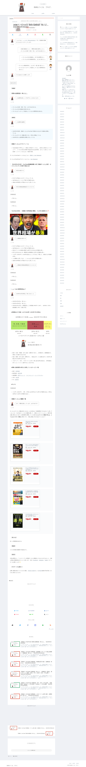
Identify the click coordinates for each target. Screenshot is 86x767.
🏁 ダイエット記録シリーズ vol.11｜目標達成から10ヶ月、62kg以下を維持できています (68, 28)
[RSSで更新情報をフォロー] (50, 625)
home (70, 763)
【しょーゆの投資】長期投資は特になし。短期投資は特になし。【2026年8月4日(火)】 (68, 43)
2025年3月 (62, 156)
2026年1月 (62, 129)
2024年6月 (62, 180)
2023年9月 (62, 203)
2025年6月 (62, 148)
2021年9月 (62, 267)
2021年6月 (62, 275)
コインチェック (30, 375)
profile (74, 763)
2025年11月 (62, 135)
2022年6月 (62, 243)
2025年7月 (62, 145)
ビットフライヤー (39, 375)
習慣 (61, 300)
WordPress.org (63, 323)
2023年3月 (62, 219)
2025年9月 (62, 140)
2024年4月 (62, 185)
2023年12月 (62, 196)
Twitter (46, 560)
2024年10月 (62, 169)
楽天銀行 (18, 371)
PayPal (40, 570)
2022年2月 (62, 254)
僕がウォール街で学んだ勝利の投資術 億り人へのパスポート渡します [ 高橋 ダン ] (32, 445)
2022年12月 (62, 227)
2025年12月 (62, 132)
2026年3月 (62, 124)
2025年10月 (62, 137)
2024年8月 (62, 174)
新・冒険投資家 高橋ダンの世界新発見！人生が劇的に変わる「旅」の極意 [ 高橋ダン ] (32, 492)
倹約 (61, 295)
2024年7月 (62, 177)
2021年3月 (62, 283)
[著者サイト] (12, 625)
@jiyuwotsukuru (31, 40)
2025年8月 (62, 143)
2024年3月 (62, 188)
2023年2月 (62, 222)
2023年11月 (62, 198)
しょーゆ (25, 40)
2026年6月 (62, 116)
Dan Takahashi (34, 159)
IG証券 (17, 377)
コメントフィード (63, 321)
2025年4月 (62, 153)
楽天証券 (20, 373)
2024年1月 (62, 193)
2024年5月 (62, 182)
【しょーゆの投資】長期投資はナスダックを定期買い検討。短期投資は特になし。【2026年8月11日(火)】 (68, 33)
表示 (15, 82)
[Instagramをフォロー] (35, 625)
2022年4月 (62, 248)
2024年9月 (62, 172)
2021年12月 (62, 259)
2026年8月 (62, 111)
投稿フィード (62, 318)
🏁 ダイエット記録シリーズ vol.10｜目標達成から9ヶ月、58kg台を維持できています (68, 47)
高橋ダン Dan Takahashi (35, 155)
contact (77, 763)
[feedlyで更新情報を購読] (42, 625)
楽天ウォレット (21, 375)
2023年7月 (62, 209)
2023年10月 (62, 201)
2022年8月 (62, 238)
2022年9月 (62, 235)
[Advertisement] (31, 593)
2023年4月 (62, 217)
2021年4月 (62, 280)
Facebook (35, 560)
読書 (61, 303)
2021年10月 (62, 264)
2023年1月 (62, 225)
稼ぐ (61, 298)
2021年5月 (62, 277)
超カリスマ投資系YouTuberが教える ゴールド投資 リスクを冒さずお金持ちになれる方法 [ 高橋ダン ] (32, 468)
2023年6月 (62, 211)
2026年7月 (62, 114)
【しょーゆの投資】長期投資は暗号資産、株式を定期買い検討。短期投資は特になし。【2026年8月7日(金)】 (68, 38)
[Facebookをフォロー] (27, 625)
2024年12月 (62, 164)
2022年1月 (62, 256)
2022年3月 (62, 251)
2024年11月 (62, 166)
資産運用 (11, 580)
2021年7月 (62, 272)
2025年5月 (62, 151)
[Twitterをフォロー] (20, 625)
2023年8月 (62, 206)
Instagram (41, 560)
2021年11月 (62, 262)
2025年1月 (62, 161)
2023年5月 (62, 214)
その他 (61, 292)
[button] (79, 18)
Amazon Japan (31, 570)
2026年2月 (62, 127)
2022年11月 (62, 230)
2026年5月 (62, 119)
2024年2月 (62, 190)
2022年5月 (62, 246)
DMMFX (17, 379)
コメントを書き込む (31, 750)
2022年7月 (62, 240)
